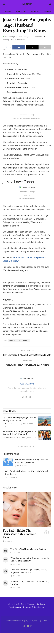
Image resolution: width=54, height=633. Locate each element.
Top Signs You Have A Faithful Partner (28, 549)
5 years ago (11, 477)
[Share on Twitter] (32, 47)
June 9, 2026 (27, 424)
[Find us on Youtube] (28, 626)
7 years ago (21, 466)
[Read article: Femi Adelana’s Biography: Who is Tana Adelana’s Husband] (44, 435)
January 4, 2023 (40, 37)
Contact (48, 11)
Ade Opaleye (24, 37)
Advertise (21, 11)
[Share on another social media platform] (45, 47)
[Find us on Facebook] (21, 626)
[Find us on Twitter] (24, 626)
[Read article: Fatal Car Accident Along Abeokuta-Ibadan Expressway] (8, 462)
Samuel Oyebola (11, 438)
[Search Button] (50, 4)
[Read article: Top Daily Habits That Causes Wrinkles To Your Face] (27, 509)
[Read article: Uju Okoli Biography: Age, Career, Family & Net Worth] (44, 421)
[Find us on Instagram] (31, 626)
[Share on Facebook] (18, 47)
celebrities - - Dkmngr (18, 340)
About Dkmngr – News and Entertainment (26, 607)
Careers (35, 11)
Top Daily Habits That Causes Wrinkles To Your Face (19, 534)
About (8, 11)
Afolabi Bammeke (12, 424)
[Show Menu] (4, 4)
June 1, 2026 (26, 438)
